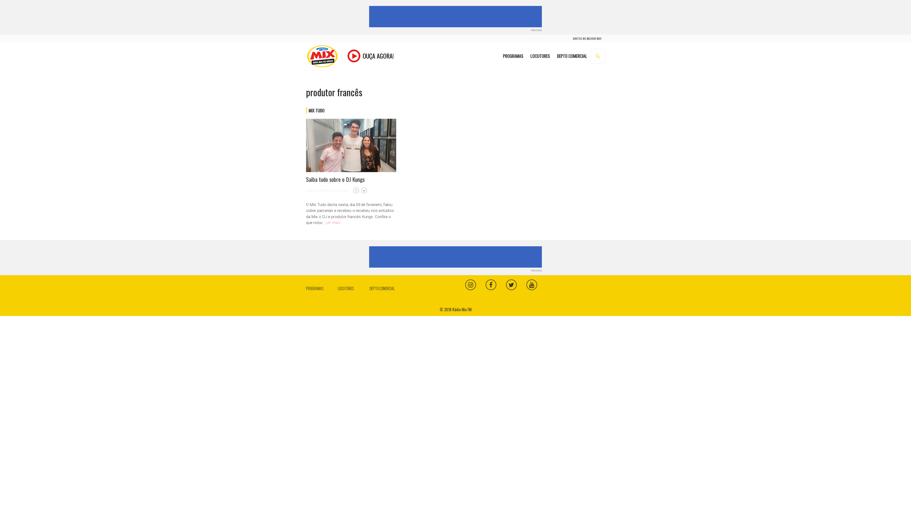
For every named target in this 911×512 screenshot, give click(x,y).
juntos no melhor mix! (587, 39)
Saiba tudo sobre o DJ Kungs (335, 179)
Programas (513, 56)
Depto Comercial (572, 56)
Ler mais (333, 222)
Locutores (540, 56)
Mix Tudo (317, 110)
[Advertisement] (456, 16)
